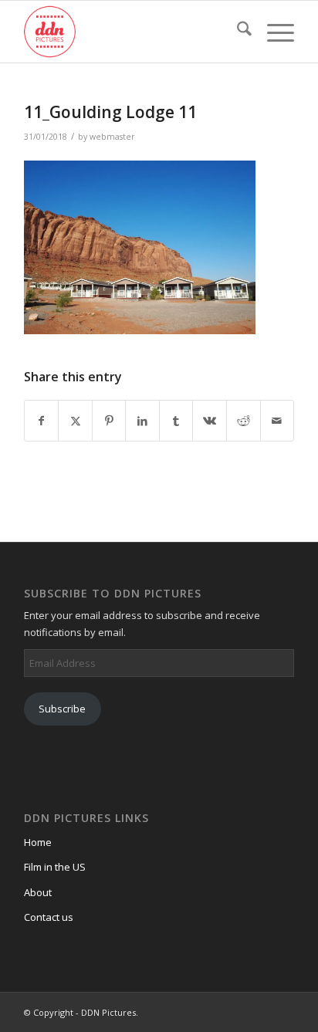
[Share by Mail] (277, 421)
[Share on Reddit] (243, 421)
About (38, 892)
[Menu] (273, 32)
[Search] (237, 32)
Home (38, 842)
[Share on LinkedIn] (142, 421)
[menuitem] (237, 32)
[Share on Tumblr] (176, 421)
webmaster (112, 136)
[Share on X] (75, 421)
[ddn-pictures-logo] (132, 32)
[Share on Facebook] (42, 421)
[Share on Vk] (209, 421)
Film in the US (55, 867)
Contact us (48, 917)
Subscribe (62, 709)
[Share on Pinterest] (109, 421)
